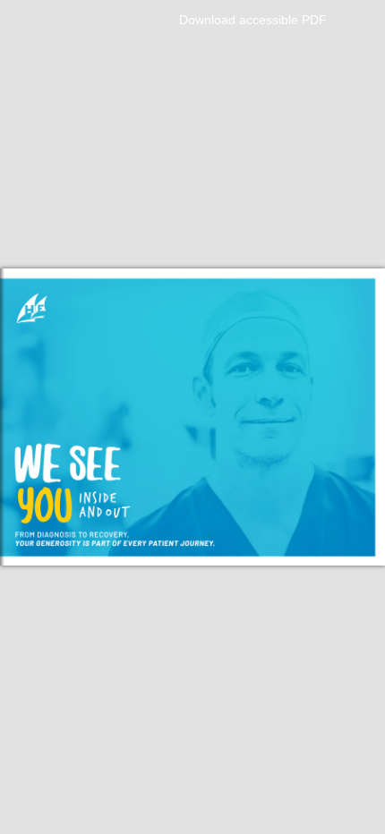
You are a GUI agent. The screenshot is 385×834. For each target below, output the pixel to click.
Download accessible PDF (253, 20)
